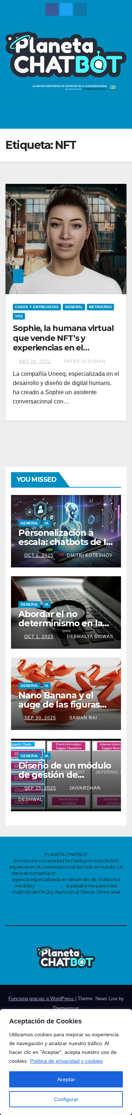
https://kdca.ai (50, 885)
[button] (103, 116)
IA (46, 523)
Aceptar (66, 1079)
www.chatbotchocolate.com (88, 873)
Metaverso (100, 307)
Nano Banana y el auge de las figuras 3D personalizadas (59, 704)
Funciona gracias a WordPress (41, 998)
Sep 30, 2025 (40, 717)
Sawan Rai (82, 717)
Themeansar (65, 1008)
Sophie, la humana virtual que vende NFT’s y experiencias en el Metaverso (63, 342)
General (74, 307)
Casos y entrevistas (37, 307)
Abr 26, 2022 (35, 361)
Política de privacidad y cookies (66, 1061)
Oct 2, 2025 (39, 555)
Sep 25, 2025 (40, 788)
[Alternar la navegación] (118, 116)
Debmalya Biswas (89, 636)
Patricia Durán (84, 361)
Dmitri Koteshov (89, 555)
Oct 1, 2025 (39, 636)
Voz (19, 316)
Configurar (66, 1099)
